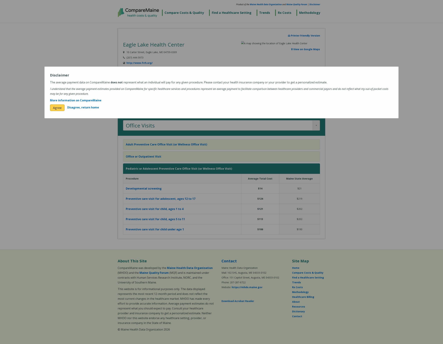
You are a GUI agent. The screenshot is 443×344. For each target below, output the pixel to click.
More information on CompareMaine (75, 100)
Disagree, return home (83, 107)
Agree (57, 108)
